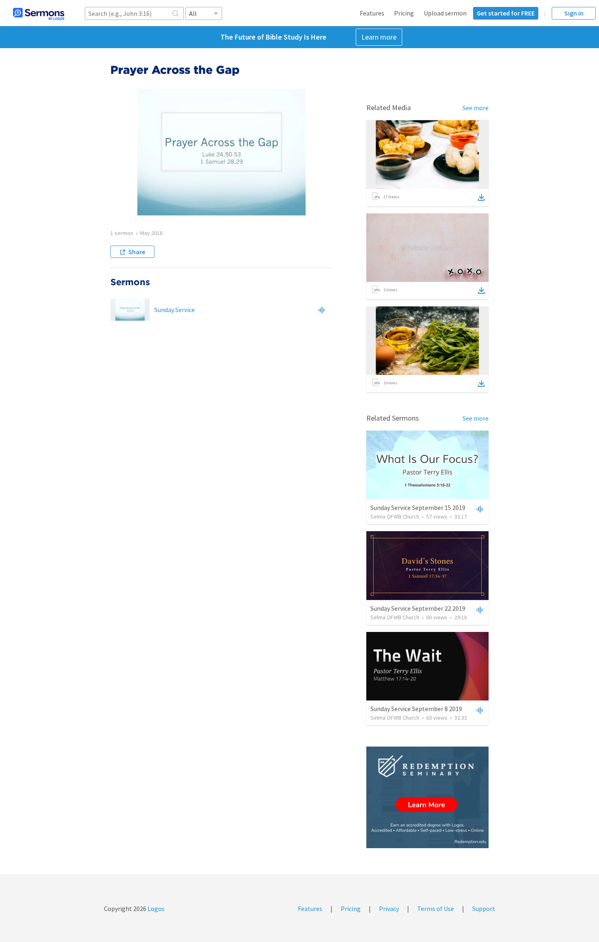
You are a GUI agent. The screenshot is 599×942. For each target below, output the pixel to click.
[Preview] (321, 310)
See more (475, 108)
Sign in (574, 13)
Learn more (378, 37)
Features (372, 13)
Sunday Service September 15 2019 (417, 507)
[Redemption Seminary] (427, 797)
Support (483, 908)
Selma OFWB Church (394, 516)
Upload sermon (445, 13)
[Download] (481, 197)
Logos (155, 908)
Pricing (404, 13)
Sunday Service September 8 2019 (416, 709)
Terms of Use (435, 908)
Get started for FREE (506, 13)
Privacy (389, 908)
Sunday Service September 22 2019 (417, 608)
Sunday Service (174, 310)
